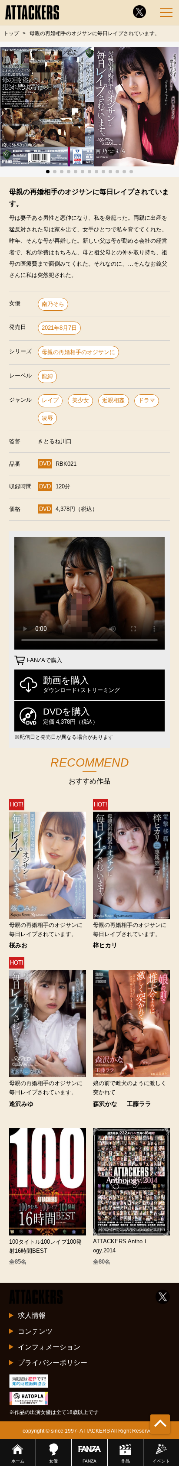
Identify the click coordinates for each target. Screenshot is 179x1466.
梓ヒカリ (105, 945)
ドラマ (146, 400)
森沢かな (105, 1104)
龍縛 (47, 376)
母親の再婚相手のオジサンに (78, 352)
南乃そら (53, 304)
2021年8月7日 (59, 328)
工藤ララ (139, 1104)
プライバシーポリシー (52, 1362)
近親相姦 (113, 400)
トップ (11, 33)
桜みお (18, 945)
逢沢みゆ (21, 1104)
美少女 (80, 400)
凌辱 (47, 418)
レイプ (50, 400)
